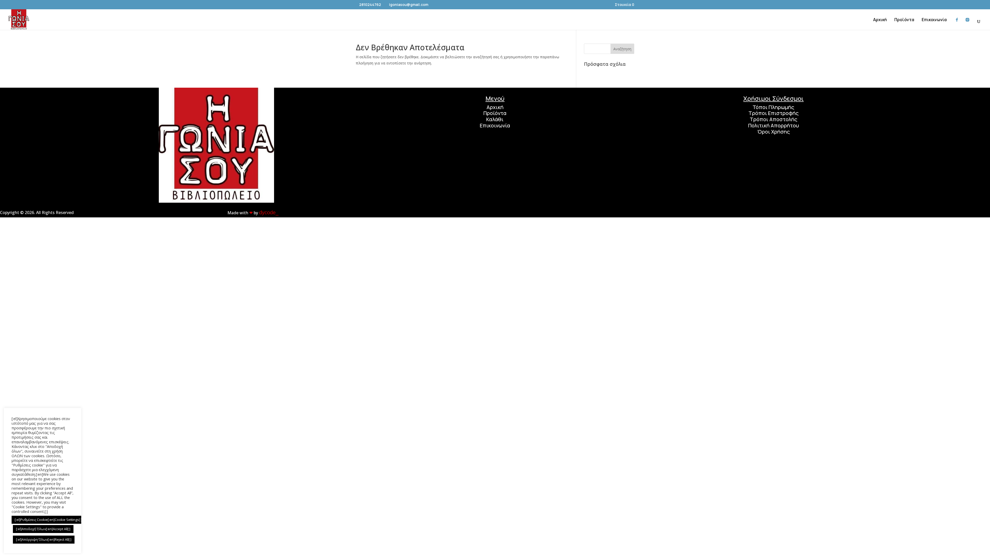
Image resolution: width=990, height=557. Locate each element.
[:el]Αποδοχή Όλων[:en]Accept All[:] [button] (43, 529)
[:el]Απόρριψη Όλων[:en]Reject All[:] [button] (43, 539)
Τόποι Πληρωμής (773, 107)
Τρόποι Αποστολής (773, 119)
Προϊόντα (494, 113)
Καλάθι (495, 119)
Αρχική (495, 107)
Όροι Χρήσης (773, 131)
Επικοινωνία (495, 125)
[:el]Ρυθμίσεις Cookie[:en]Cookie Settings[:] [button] (48, 519)
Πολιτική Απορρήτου (773, 125)
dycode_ (268, 212)
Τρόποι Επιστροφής (773, 113)
